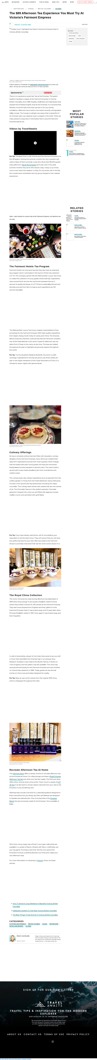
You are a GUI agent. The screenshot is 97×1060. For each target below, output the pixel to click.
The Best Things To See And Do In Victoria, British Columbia (35, 915)
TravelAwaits (5, 2)
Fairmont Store (18, 773)
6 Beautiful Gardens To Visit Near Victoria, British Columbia (35, 910)
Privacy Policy (78, 1034)
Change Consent (26, 1059)
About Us (14, 1034)
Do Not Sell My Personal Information (10, 1059)
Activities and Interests (17, 923)
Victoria (40, 860)
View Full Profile (21, 941)
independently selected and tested (39, 84)
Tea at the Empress (29, 165)
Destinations (53, 923)
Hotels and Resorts (16, 926)
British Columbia (34, 923)
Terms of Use (54, 1034)
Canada (44, 923)
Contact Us (33, 1034)
